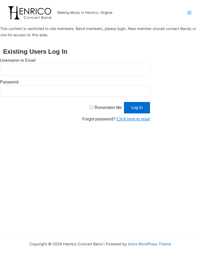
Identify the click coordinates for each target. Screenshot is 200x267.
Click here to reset (133, 119)
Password (9, 82)
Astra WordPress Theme (149, 244)
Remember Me (108, 107)
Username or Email (18, 60)
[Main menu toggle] (189, 12)
